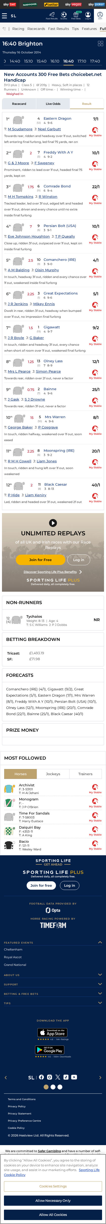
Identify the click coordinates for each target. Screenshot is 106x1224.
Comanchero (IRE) (60, 259)
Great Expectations (61, 293)
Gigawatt (52, 327)
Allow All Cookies (53, 1215)
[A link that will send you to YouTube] (74, 1078)
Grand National (15, 965)
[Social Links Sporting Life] (46, 1087)
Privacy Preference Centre (24, 1120)
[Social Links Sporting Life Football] (59, 1087)
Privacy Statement (19, 1113)
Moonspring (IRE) (59, 450)
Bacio (24, 841)
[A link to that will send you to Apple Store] (53, 1035)
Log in (78, 560)
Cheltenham (13, 949)
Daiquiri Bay (30, 827)
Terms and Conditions (21, 1099)
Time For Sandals (34, 813)
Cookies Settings (53, 1186)
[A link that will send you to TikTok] (66, 1078)
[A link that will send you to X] (58, 1078)
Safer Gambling (49, 1151)
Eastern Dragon (57, 118)
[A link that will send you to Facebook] (41, 1078)
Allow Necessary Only (53, 1200)
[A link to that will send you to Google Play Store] (53, 1052)
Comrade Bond (57, 186)
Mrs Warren (55, 417)
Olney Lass (53, 361)
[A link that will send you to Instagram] (50, 1078)
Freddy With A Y (58, 152)
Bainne (50, 389)
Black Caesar (55, 484)
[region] (53, 1189)
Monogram (28, 799)
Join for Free (40, 560)
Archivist (27, 785)
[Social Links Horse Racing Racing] (53, 1087)
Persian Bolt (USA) (60, 226)
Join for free (41, 885)
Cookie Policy (16, 1128)
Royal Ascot (13, 957)
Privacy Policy (17, 1106)
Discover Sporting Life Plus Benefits (50, 572)
